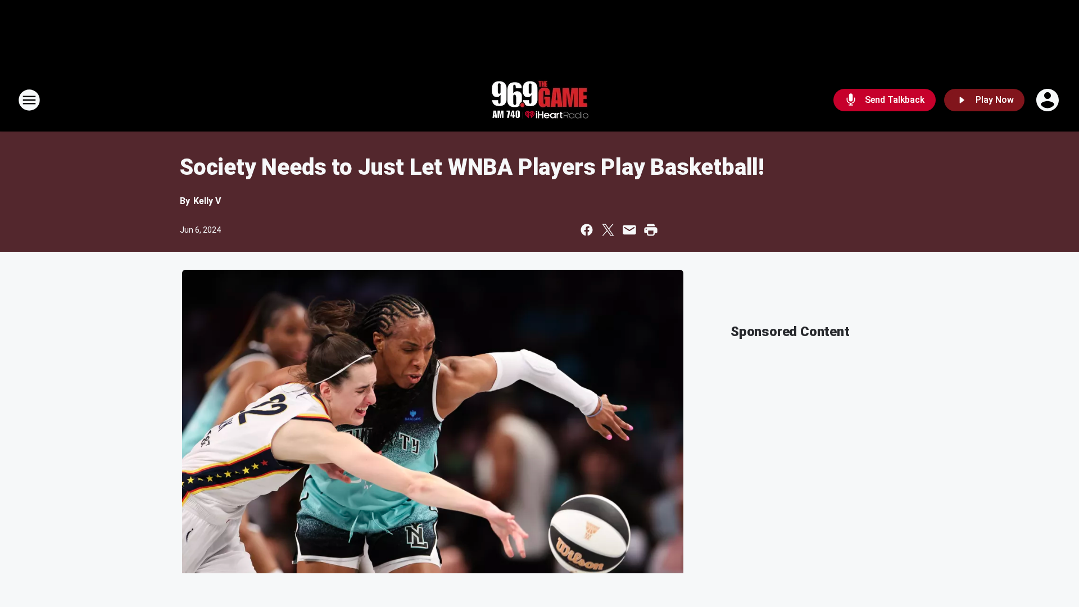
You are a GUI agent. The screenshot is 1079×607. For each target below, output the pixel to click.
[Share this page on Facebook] (587, 230)
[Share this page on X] (608, 230)
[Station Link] (539, 100)
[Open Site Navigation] (29, 100)
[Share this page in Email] (629, 230)
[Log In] (1048, 100)
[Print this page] (651, 230)
